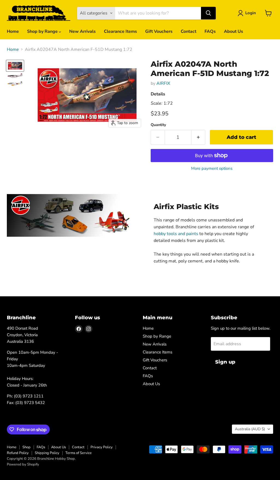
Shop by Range (43, 31)
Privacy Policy (102, 447)
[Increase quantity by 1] (198, 137)
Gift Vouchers (159, 31)
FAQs (210, 31)
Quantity (158, 125)
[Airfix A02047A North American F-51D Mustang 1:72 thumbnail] (15, 65)
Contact (188, 31)
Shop (26, 447)
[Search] (208, 13)
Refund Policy (18, 452)
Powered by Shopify (23, 464)
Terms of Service (78, 452)
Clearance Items (120, 31)
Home (13, 31)
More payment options (211, 168)
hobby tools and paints (176, 234)
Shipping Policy (47, 452)
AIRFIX (163, 83)
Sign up (225, 362)
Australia (250, 429)
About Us (233, 31)
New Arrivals (82, 31)
